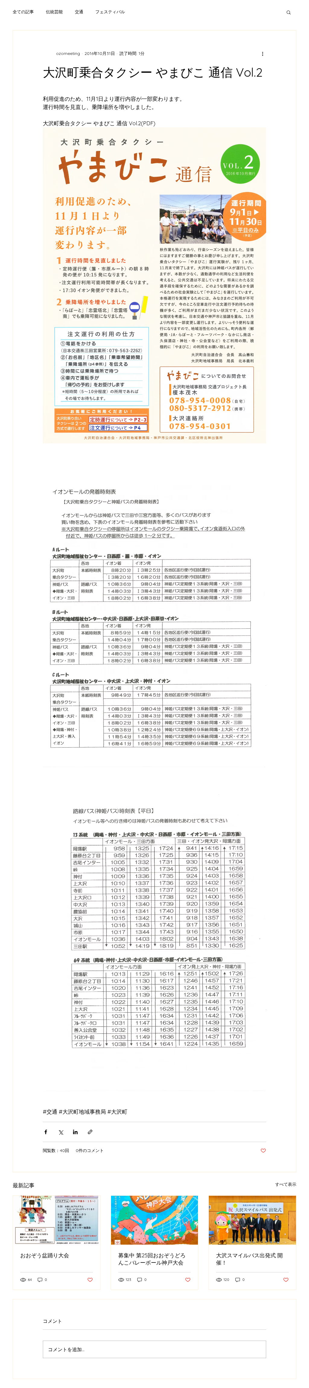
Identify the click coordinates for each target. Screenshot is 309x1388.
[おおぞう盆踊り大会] (56, 1220)
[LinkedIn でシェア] (75, 1132)
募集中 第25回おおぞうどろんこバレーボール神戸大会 (152, 1259)
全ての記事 (23, 11)
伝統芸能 (54, 11)
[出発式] (252, 1220)
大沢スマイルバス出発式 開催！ (249, 1259)
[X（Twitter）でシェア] (60, 1132)
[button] (288, 12)
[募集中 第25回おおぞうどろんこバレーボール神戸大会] (154, 1220)
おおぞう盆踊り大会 (44, 1255)
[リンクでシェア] (90, 1132)
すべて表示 (285, 1184)
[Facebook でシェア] (46, 1132)
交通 (79, 11)
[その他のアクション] (262, 53)
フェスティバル (110, 11)
